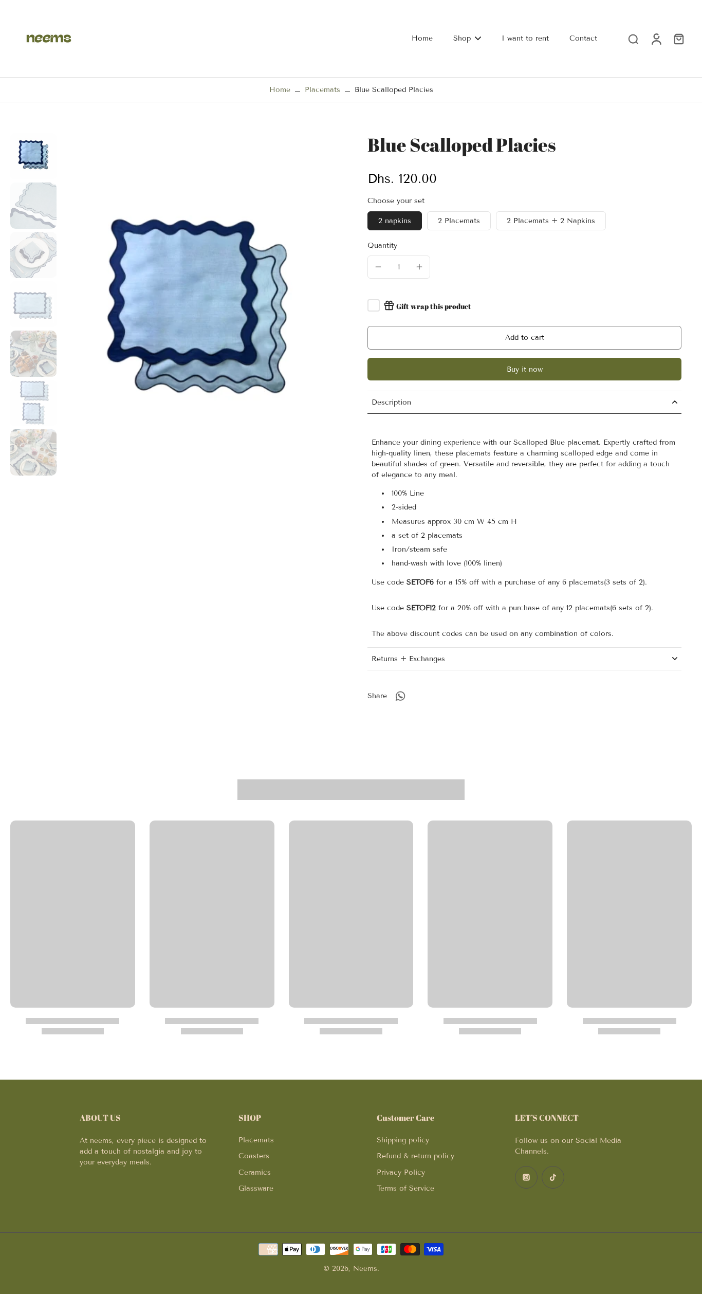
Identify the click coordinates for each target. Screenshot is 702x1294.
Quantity (382, 245)
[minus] (378, 267)
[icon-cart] (678, 38)
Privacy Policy (401, 1172)
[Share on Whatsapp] (400, 696)
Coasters (253, 1156)
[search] (633, 38)
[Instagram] (526, 1177)
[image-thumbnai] (33, 156)
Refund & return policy (415, 1156)
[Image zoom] (198, 315)
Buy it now (525, 369)
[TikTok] (553, 1177)
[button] (524, 338)
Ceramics (254, 1172)
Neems (365, 1268)
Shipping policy (403, 1140)
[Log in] (655, 38)
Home (279, 89)
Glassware (255, 1188)
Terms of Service (405, 1188)
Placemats (322, 89)
